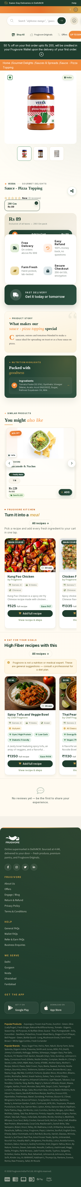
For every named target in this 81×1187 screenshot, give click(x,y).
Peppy (23, 1117)
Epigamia (65, 1150)
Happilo (50, 1113)
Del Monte (28, 1110)
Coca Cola (34, 1123)
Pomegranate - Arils (66, 1030)
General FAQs (12, 928)
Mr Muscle (35, 1161)
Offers (8, 889)
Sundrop (60, 1056)
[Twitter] (25, 867)
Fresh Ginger (23, 1027)
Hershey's (59, 1117)
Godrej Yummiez (37, 1144)
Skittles (35, 1052)
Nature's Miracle (51, 1083)
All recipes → (40, 523)
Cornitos (43, 1110)
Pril (60, 1049)
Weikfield (69, 1117)
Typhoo (56, 1150)
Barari (31, 1096)
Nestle (48, 1150)
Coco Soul (18, 1120)
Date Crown (31, 1066)
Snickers (8, 1144)
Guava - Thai (50, 1030)
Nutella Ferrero (67, 1140)
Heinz (41, 1045)
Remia (8, 1161)
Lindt (49, 1127)
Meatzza (17, 1089)
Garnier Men (31, 1106)
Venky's (8, 1103)
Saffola (18, 1130)
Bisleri (18, 1127)
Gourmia (16, 1069)
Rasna (7, 1073)
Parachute (9, 1130)
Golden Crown (45, 1069)
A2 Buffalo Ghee (35, 1030)
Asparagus (29, 1024)
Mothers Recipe (38, 1093)
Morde (50, 1117)
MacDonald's (46, 1123)
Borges (59, 1110)
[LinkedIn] (34, 867)
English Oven (69, 1130)
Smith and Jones (44, 1049)
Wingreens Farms (13, 1100)
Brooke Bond (59, 1069)
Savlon (32, 1056)
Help (74, 3)
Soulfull (58, 1130)
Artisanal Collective (39, 1079)
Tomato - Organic (63, 1027)
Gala (30, 1089)
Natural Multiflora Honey (42, 1027)
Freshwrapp (21, 1096)
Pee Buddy (47, 1140)
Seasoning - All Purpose (16, 1030)
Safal (27, 1161)
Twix (52, 1076)
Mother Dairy (55, 1062)
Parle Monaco (26, 1150)
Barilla (31, 1083)
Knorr (24, 1127)
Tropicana (61, 1103)
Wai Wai (20, 1073)
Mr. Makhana (40, 1127)
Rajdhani (70, 1106)
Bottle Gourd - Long (33, 1037)
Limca (25, 1130)
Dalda (7, 1150)
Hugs (13, 1073)
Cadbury (49, 1147)
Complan (53, 1059)
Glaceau (62, 1133)
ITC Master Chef (20, 1056)
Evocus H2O (61, 1093)
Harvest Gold (43, 1120)
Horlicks (55, 1100)
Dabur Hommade (20, 1133)
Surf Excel (18, 1137)
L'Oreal (67, 1096)
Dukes (46, 1076)
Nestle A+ (63, 1059)
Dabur (16, 1144)
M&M (25, 1062)
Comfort (29, 1073)
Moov (68, 1144)
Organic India (19, 1049)
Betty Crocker (30, 1120)
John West (69, 1110)
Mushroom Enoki (51, 1037)
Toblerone (32, 1069)
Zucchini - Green (60, 1024)
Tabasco (66, 1079)
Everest (69, 1157)
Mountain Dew (40, 1089)
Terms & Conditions (16, 911)
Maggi (69, 1147)
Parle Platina (10, 1110)
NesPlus (51, 1093)
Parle (16, 1079)
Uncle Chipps (61, 1076)
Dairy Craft (63, 1120)
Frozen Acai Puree (43, 1024)
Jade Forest (38, 1150)
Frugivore (33, 1130)
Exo (22, 1106)
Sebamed (37, 1154)
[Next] (71, 463)
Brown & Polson (29, 1100)
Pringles (15, 1150)
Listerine (50, 1130)
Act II (31, 1133)
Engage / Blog (12, 895)
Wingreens (36, 1140)
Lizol (36, 1110)
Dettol (25, 1076)
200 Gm (36, 478)
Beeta (46, 1066)
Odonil (15, 1066)
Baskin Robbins (62, 1089)
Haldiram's (39, 1157)
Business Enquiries (15, 945)
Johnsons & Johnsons (53, 1154)
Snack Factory (35, 1076)
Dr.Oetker (9, 1154)
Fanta (37, 1062)
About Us (10, 884)
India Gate (32, 1117)
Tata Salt (15, 1117)
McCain (53, 1120)
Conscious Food (18, 1059)
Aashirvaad (59, 1147)
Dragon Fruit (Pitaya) (65, 1034)
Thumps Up (50, 1157)
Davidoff (26, 1093)
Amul (24, 1069)
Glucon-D (58, 1096)
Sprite (55, 1137)
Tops (40, 1066)
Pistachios (30, 1034)
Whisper (8, 1120)
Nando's (9, 1137)
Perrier (73, 1113)
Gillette (30, 1059)
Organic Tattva (58, 1144)
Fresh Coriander (39, 1041)
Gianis (18, 1093)
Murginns (24, 1079)
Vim (18, 1106)
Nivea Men (62, 1073)
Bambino (64, 1100)
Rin (54, 1103)
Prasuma (31, 1049)
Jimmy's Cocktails (13, 1052)
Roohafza (16, 1076)
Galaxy (16, 1113)
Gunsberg (39, 1096)
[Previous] (9, 463)
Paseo (22, 1066)
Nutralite (42, 1117)
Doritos (51, 1110)
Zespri (49, 1086)
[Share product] (71, 191)
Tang (24, 1083)
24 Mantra (58, 1127)
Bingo (25, 1089)
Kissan (63, 1083)
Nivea (68, 1154)
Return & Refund (14, 900)
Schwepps (44, 1052)
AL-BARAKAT (27, 1157)
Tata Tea (24, 1113)
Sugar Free (32, 1045)
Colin (55, 1086)
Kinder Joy (15, 1157)
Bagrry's (39, 1083)
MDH (55, 1049)
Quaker (46, 1073)
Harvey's (24, 1144)
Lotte (13, 1062)
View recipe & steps (30, 620)
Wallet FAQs (11, 934)
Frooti (23, 1086)
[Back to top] (72, 1182)
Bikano (71, 1073)
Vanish (55, 1133)
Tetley (30, 1127)
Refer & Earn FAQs (14, 939)
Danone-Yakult (58, 1106)
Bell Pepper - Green (14, 1037)
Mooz (53, 1073)
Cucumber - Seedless (14, 1034)
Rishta (24, 1154)
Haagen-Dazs (56, 1052)
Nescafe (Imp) (42, 1056)
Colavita (17, 1083)
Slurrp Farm (62, 1045)
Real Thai (28, 1137)
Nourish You (10, 1140)
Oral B (66, 1049)
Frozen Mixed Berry (45, 1034)
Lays (68, 1069)
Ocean (23, 1147)
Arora (51, 1089)
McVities (8, 1113)
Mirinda (71, 1133)
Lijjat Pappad (55, 1079)
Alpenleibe (10, 1096)
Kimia (47, 1106)
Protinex (49, 1096)
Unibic (8, 1076)
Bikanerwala (23, 1123)
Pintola (42, 1113)
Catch (33, 1103)
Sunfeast (9, 1079)
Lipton (41, 1106)
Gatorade (31, 1147)
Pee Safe (68, 1052)
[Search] (61, 20)
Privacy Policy (12, 906)
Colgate (8, 1086)
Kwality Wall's (23, 1140)
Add (15, 492)
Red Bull (39, 1133)
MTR (49, 1103)
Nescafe (40, 1147)
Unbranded (64, 1137)
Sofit (7, 1157)
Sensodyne (69, 1127)
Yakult (53, 1045)
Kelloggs (27, 1052)
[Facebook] (8, 867)
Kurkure (8, 1056)
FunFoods (41, 1103)
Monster (31, 1086)
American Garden (21, 1103)
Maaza (70, 1083)
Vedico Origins (62, 1113)
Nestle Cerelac (41, 1059)
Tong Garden (44, 1100)
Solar (71, 1045)
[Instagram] (16, 867)
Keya (24, 1045)
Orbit (19, 1062)
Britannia (33, 1113)
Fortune (38, 1073)
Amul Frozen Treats (42, 1137)
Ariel (48, 1144)
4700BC (44, 1062)
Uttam (8, 1117)
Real (30, 1154)
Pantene (61, 1157)
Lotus (56, 1140)
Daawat (53, 1066)
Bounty (47, 1133)
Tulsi (52, 1056)
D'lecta (8, 1133)
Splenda (8, 1049)
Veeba (17, 1154)
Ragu (19, 1110)
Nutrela (61, 1066)
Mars (31, 1062)
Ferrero (15, 1147)
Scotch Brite (58, 1123)
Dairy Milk (40, 1086)
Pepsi (42, 1130)
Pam (47, 1045)
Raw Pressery (17, 1161)
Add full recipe (32, 613)
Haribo (16, 1086)
